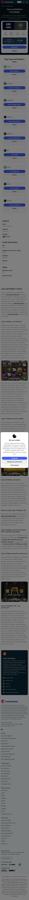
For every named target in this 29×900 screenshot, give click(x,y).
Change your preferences (14, 461)
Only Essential (14, 465)
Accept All (14, 458)
